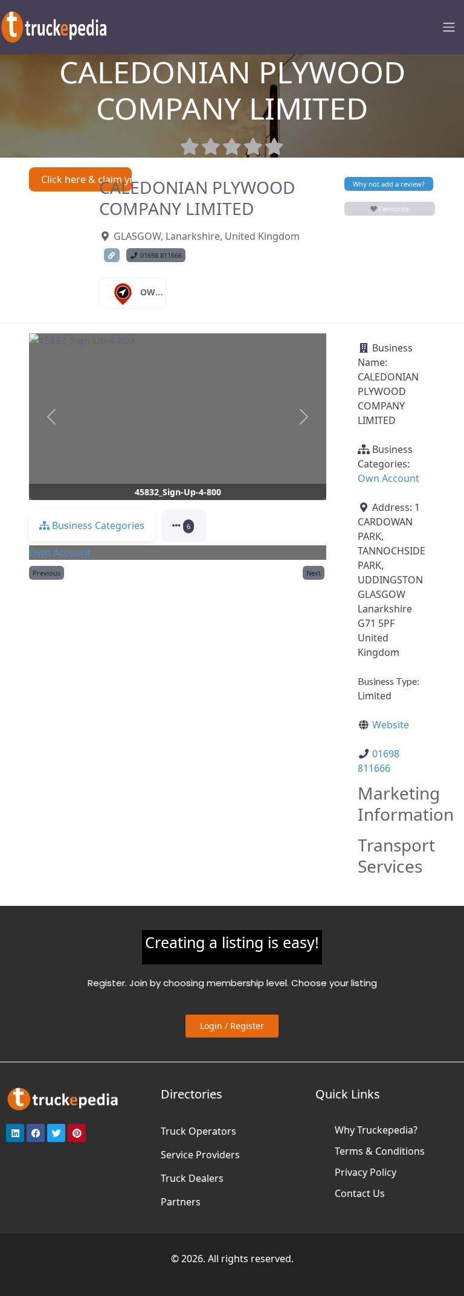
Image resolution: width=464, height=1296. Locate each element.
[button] (51, 417)
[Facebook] (36, 1133)
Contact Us (360, 1193)
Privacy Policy (365, 1172)
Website (390, 724)
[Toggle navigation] (449, 27)
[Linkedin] (15, 1133)
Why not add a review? (389, 183)
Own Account (173, 292)
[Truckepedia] (54, 26)
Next (313, 572)
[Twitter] (56, 1133)
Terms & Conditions (380, 1151)
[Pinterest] (77, 1133)
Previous (46, 572)
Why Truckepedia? (376, 1130)
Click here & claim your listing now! (86, 179)
